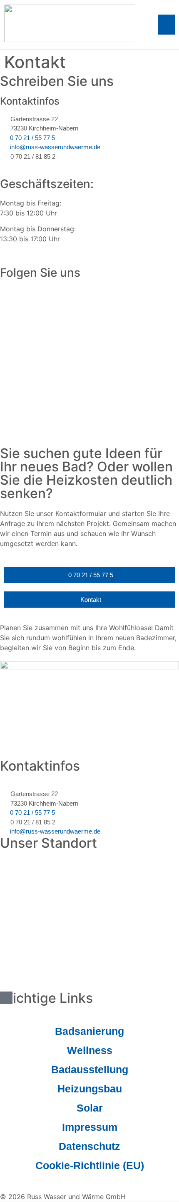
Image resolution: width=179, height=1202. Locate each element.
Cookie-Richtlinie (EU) (89, 1165)
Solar (90, 1108)
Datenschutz (89, 1146)
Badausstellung (89, 1069)
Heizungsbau (89, 1088)
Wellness (89, 1050)
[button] (166, 25)
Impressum (89, 1127)
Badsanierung (89, 1031)
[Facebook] (3, 291)
